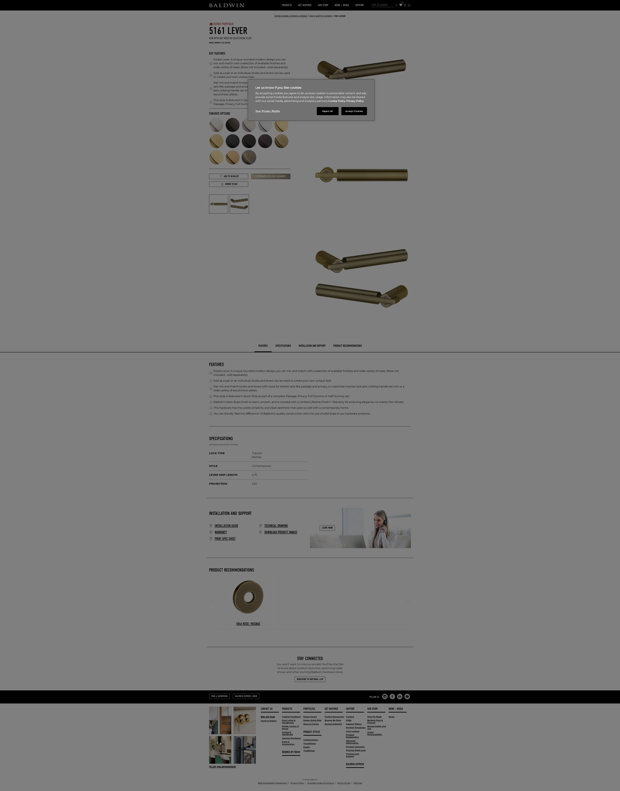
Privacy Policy (355, 101)
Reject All (327, 111)
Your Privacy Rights (267, 111)
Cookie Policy (337, 101)
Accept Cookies (354, 111)
